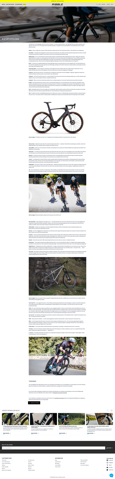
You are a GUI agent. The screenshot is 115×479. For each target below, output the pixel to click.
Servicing (30, 463)
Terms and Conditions (84, 465)
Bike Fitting (82, 463)
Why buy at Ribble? (84, 460)
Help (100, 4)
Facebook (111, 460)
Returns (3, 468)
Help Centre (4, 460)
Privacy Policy (57, 466)
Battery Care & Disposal (6, 470)
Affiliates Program (31, 470)
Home (3, 9)
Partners (29, 468)
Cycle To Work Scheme (6, 463)
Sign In (108, 4)
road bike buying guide (59, 398)
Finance (29, 461)
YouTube (110, 467)
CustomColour (58, 461)
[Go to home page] (57, 4)
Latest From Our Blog (11, 410)
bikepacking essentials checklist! (60, 392)
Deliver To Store (31, 465)
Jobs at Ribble (57, 465)
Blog (7, 9)
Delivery (3, 465)
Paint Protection (83, 461)
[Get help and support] (111, 475)
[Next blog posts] (111, 410)
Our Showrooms (31, 460)
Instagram (111, 462)
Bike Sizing (57, 463)
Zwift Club (111, 469)
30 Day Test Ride (5, 466)
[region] (57, 424)
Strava (110, 465)
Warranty (30, 466)
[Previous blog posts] (107, 410)
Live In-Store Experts (6, 461)
